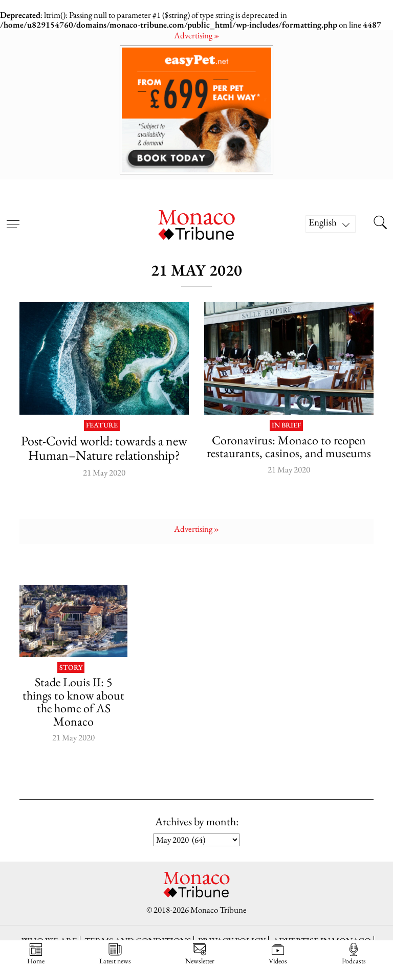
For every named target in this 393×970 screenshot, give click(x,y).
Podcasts (354, 960)
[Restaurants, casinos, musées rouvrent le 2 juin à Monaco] (289, 358)
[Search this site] (380, 224)
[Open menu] (13, 218)
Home (36, 960)
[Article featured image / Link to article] (73, 621)
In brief (286, 425)
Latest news (115, 960)
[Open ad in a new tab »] (196, 110)
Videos (278, 960)
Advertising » (196, 35)
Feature (102, 425)
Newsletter (199, 960)
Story (70, 668)
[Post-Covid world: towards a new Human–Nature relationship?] (104, 358)
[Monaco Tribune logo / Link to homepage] (196, 223)
